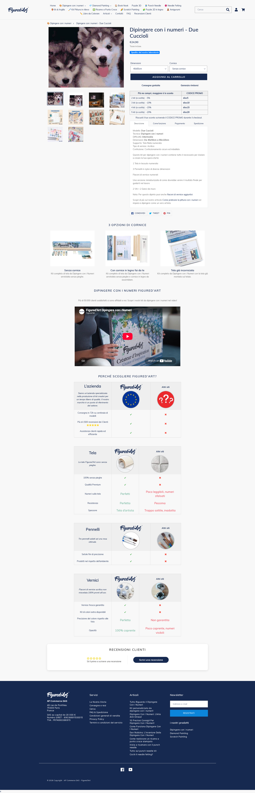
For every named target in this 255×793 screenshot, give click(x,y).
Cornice (173, 63)
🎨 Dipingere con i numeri (59, 23)
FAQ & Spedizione (99, 712)
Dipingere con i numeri (181, 729)
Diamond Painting (179, 733)
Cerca (93, 709)
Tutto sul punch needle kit (143, 751)
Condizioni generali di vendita (105, 715)
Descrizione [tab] (139, 123)
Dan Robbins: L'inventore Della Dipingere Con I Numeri (145, 733)
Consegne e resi (98, 705)
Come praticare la (180, 200)
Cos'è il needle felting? (141, 754)
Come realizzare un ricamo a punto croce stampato (144, 740)
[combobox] (213, 10)
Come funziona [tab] (159, 123)
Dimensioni (135, 63)
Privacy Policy (97, 719)
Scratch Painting (178, 736)
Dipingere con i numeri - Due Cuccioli (93, 23)
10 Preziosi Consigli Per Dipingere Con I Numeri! (142, 721)
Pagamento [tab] (180, 123)
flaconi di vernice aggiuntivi (180, 194)
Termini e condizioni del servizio (106, 722)
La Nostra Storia (98, 702)
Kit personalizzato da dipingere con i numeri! (141, 709)
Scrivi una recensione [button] (151, 659)
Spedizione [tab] (198, 123)
